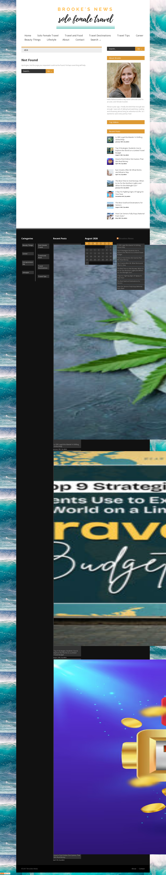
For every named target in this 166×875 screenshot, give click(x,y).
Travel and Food (74, 35)
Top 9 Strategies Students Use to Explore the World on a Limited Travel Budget (130, 252)
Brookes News (126, 238)
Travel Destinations (100, 35)
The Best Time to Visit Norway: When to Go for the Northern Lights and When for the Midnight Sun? (130, 270)
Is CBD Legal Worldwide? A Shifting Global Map (129, 246)
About (66, 39)
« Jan (86, 266)
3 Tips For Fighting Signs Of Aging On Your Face (129, 277)
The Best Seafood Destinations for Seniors (128, 282)
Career (139, 35)
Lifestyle (51, 39)
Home (28, 35)
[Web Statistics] (5, 874)
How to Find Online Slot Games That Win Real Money (129, 259)
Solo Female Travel (47, 35)
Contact (80, 39)
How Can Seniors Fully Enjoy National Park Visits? (129, 287)
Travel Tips (123, 35)
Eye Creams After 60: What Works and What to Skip (130, 264)
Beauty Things (33, 39)
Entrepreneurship (28, 263)
